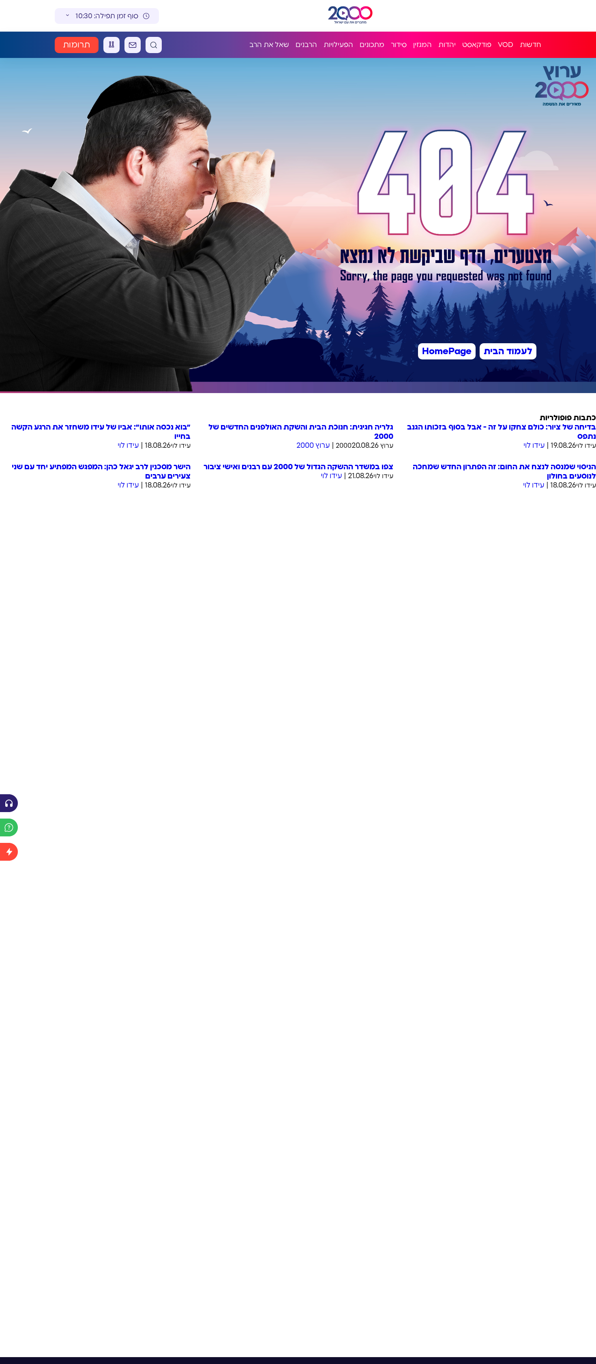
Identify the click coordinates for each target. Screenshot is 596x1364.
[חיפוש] (154, 45)
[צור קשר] (132, 45)
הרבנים (306, 44)
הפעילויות (338, 44)
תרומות (76, 45)
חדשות (530, 44)
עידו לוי (534, 445)
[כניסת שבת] (111, 45)
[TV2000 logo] (350, 16)
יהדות (447, 44)
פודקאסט (476, 44)
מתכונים (372, 44)
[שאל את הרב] (9, 827)
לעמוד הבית (508, 351)
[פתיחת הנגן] (9, 803)
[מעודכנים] (9, 852)
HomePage (447, 351)
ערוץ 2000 (313, 445)
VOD (505, 44)
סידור (399, 44)
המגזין (422, 44)
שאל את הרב (269, 44)
